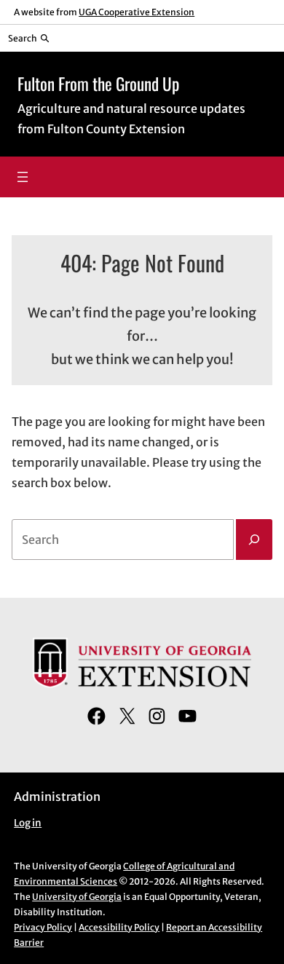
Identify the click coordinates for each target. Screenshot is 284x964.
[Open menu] (22, 177)
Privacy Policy (43, 927)
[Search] (254, 539)
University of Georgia (77, 896)
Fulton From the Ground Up (98, 83)
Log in (28, 823)
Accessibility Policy (119, 927)
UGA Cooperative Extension (136, 12)
